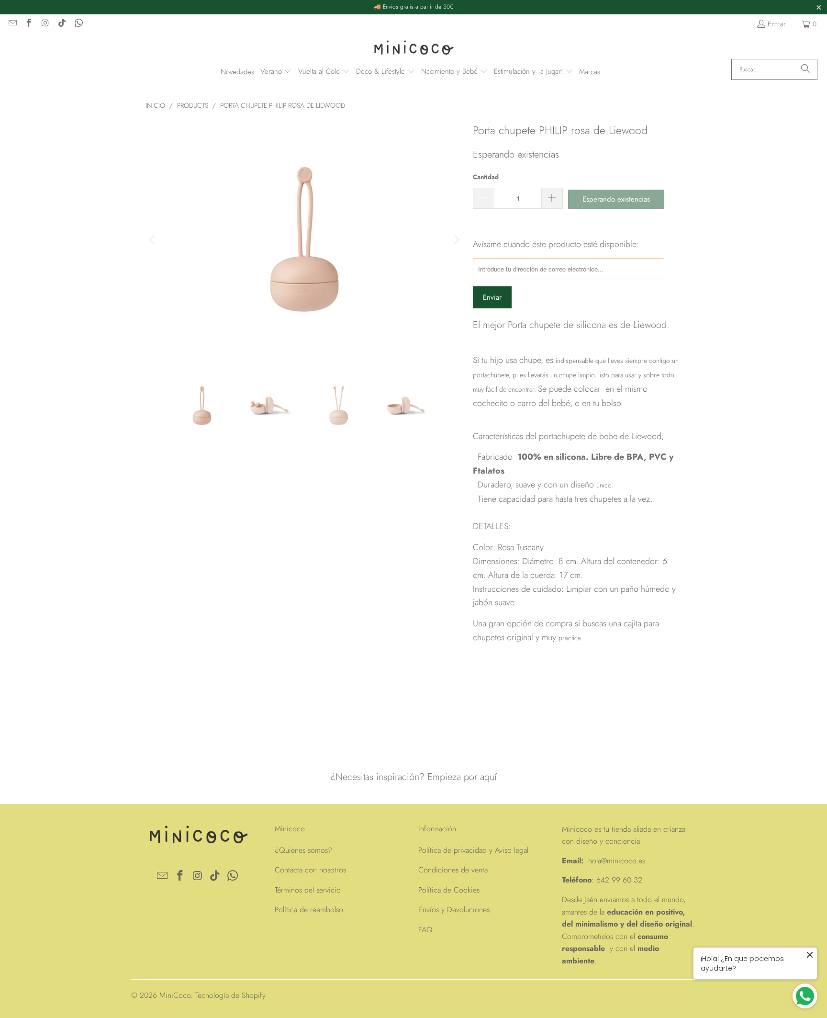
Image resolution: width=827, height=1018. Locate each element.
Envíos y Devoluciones (454, 909)
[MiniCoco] (413, 48)
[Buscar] (805, 69)
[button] (276, 72)
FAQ (425, 929)
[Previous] (152, 240)
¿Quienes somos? (303, 850)
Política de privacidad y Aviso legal (473, 850)
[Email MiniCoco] (12, 24)
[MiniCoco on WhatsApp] (78, 24)
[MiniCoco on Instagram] (45, 24)
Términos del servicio (308, 889)
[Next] (456, 240)
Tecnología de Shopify (230, 995)
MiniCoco (174, 995)
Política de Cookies (449, 889)
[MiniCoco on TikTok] (62, 24)
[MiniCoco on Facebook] (29, 24)
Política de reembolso (309, 909)
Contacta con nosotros (310, 869)
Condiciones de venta (453, 869)
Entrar (777, 24)
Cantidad (486, 176)
